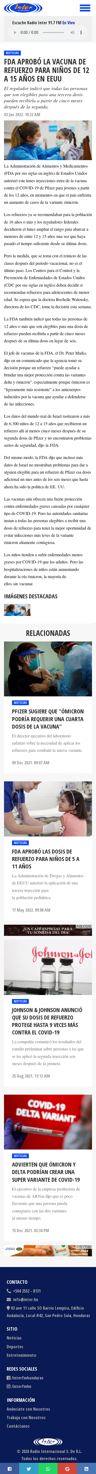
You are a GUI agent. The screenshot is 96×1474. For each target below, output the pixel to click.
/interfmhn (21, 1386)
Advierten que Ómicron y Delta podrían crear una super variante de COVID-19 (46, 1171)
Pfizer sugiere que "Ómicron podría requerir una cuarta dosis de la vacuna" (48, 718)
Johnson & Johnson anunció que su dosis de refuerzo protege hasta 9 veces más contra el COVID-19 (47, 1021)
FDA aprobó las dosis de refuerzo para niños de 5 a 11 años (45, 858)
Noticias (12, 53)
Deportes (15, 1347)
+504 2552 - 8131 (26, 1291)
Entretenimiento (21, 1355)
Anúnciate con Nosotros (28, 1409)
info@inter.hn (25, 1299)
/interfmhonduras (27, 1378)
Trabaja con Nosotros (26, 1417)
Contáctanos (18, 1426)
